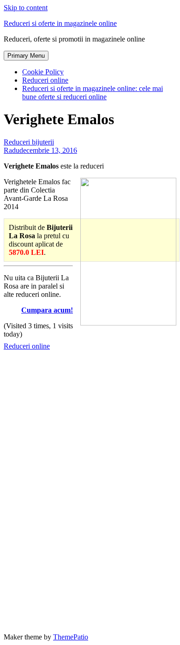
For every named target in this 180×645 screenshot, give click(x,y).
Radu (11, 150)
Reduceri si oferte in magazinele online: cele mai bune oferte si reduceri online (92, 92)
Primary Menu (26, 55)
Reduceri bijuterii (29, 142)
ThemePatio (70, 637)
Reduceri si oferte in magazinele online (60, 23)
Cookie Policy (43, 72)
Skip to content (26, 8)
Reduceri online (45, 80)
